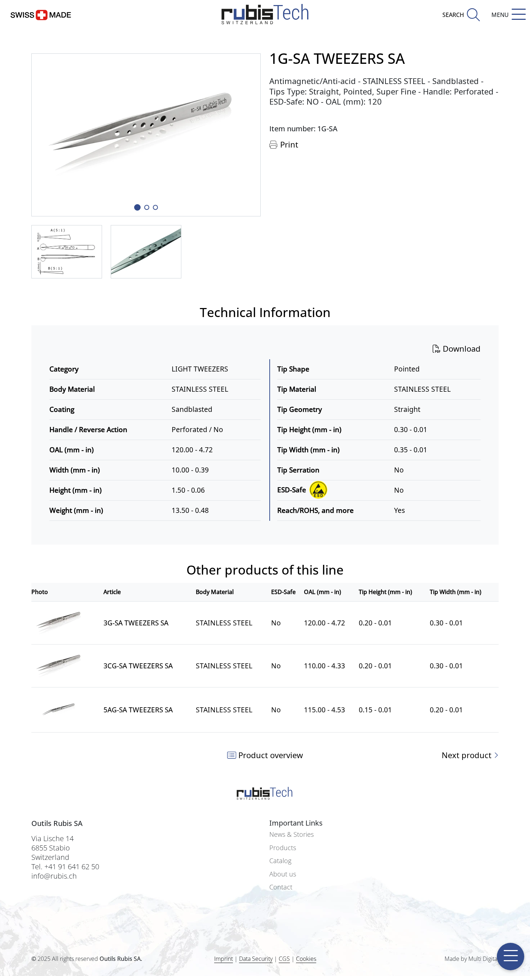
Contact (280, 887)
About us (282, 874)
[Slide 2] (155, 207)
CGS (284, 959)
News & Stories (291, 834)
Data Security (256, 959)
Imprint (223, 959)
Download (461, 348)
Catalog (280, 861)
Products (282, 848)
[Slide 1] (137, 207)
